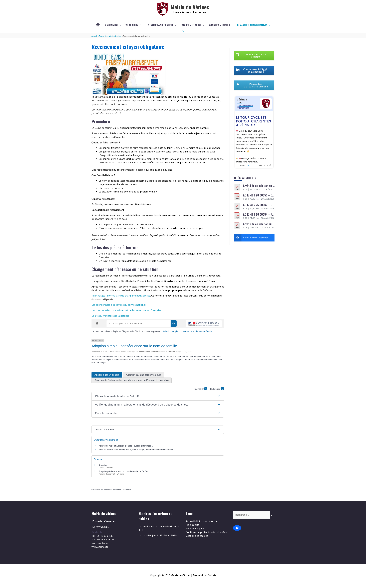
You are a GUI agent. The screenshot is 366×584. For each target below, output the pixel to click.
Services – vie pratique (160, 25)
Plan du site (192, 524)
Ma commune (111, 25)
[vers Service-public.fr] (204, 323)
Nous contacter (100, 543)
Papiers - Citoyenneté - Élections (128, 331)
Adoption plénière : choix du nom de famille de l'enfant (123, 471)
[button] (183, 31)
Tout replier (199, 389)
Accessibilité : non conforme (201, 521)
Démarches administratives (252, 25)
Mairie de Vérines (190, 7)
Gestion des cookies (197, 535)
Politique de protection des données (206, 532)
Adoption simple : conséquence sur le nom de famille (187, 331)
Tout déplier (215, 389)
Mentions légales (195, 528)
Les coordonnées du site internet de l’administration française (126, 310)
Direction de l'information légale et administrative (112, 489)
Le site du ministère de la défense (110, 315)
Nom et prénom (153, 331)
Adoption (103, 465)
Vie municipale (133, 25)
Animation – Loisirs (219, 25)
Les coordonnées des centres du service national (119, 304)
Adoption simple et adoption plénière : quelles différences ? (126, 446)
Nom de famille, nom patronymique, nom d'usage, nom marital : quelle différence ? (137, 449)
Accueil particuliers (102, 331)
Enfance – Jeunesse (191, 25)
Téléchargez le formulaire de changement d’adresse (121, 295)
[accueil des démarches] (97, 322)
